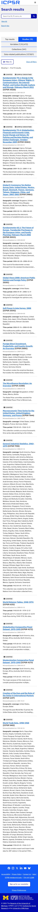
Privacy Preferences (19, 890)
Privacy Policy (16, 874)
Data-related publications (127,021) (19, 54)
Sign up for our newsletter (19, 884)
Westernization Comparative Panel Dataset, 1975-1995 (18, 661)
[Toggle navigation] (35, 2)
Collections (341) (19, 49)
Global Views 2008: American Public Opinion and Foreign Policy (19, 278)
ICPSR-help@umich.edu (13, 877)
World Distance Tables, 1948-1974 (18, 602)
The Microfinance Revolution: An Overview (17, 384)
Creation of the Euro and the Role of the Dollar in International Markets (18, 694)
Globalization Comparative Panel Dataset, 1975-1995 (17, 628)
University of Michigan (21, 908)
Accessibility (5, 874)
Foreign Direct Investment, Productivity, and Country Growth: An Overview (18, 346)
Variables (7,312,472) (19, 44)
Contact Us (27, 874)
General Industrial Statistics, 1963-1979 (18, 444)
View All (4, 21)
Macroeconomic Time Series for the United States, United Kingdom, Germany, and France (18, 413)
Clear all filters (31, 62)
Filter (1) (9, 62)
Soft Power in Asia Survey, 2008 (17, 308)
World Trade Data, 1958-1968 (16, 723)
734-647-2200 (28, 877)
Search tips (5, 26)
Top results (9, 39)
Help (34, 874)
